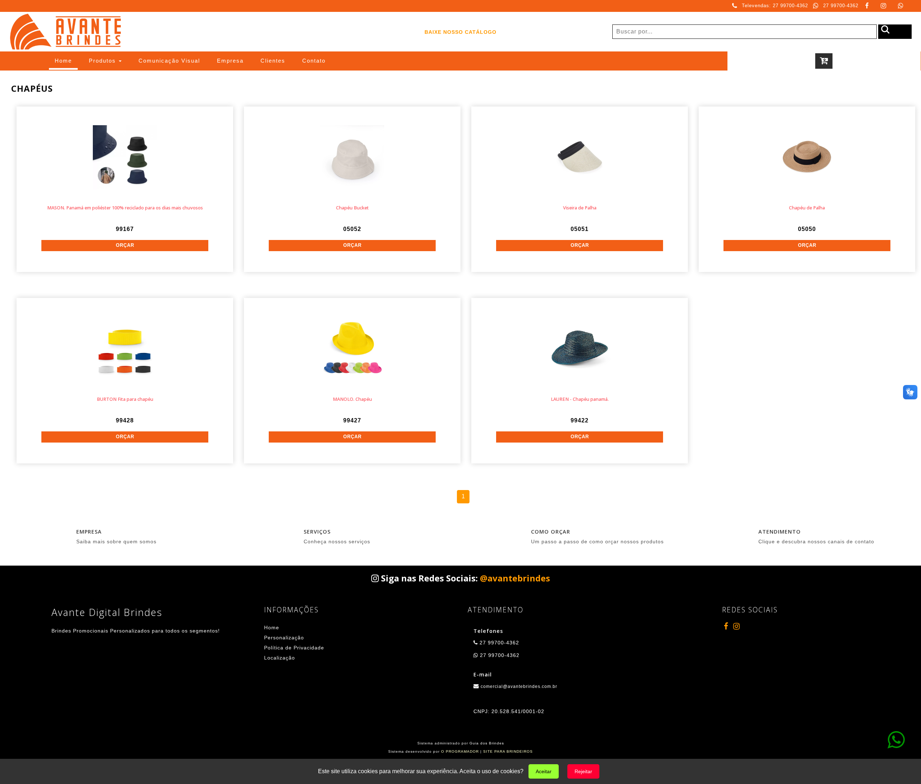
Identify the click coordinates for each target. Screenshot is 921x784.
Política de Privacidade (294, 648)
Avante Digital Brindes (106, 612)
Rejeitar (583, 771)
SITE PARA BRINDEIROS (508, 751)
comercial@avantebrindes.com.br (519, 686)
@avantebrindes (515, 578)
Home (66, 60)
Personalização (284, 637)
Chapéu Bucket (352, 208)
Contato (314, 61)
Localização (279, 658)
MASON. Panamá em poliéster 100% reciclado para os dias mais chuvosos (125, 208)
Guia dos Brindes (486, 743)
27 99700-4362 (840, 5)
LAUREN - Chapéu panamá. (580, 399)
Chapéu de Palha (807, 208)
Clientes (272, 61)
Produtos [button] (103, 61)
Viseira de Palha (579, 208)
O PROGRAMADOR (460, 751)
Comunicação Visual (169, 61)
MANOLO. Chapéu (352, 399)
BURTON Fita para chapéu (125, 399)
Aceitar (544, 771)
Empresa (230, 61)
